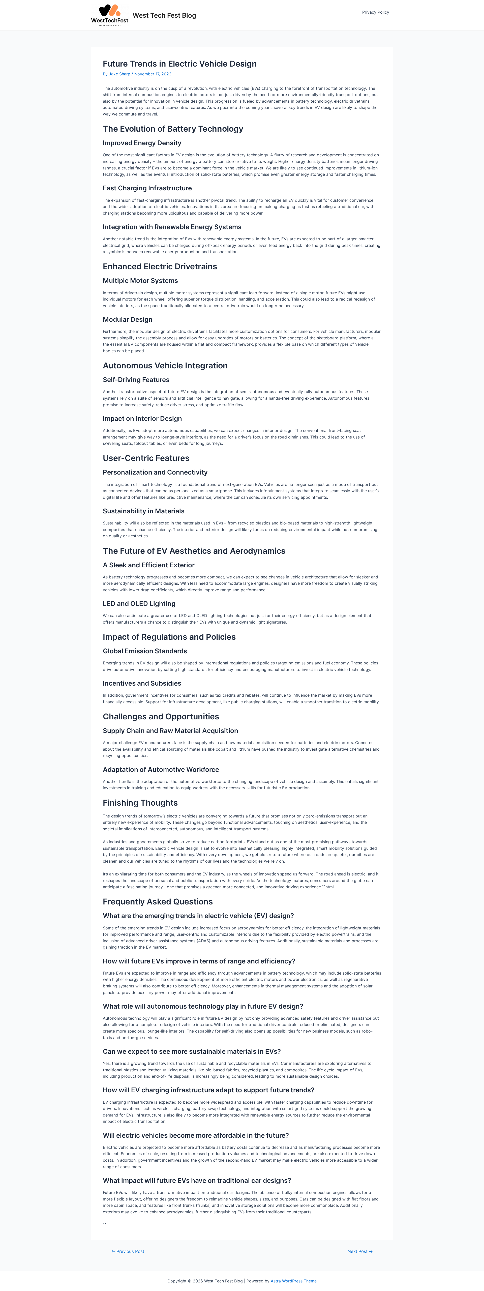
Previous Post (127, 1251)
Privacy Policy (375, 12)
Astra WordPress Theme (294, 1280)
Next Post (360, 1251)
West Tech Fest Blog (164, 15)
